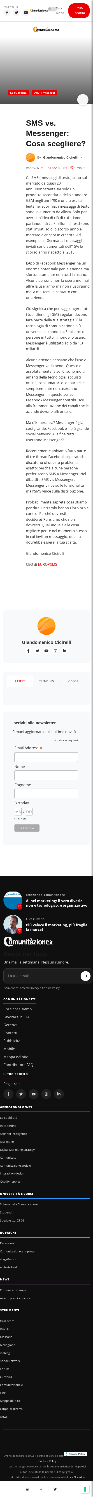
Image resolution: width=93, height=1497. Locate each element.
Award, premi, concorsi (15, 1298)
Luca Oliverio (75, 1477)
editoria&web (9, 1267)
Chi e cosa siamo (17, 1009)
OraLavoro (7, 1321)
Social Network (10, 1361)
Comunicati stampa (13, 1290)
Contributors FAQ (18, 1064)
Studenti (6, 1212)
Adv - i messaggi (44, 93)
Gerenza (10, 1024)
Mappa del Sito (10, 1401)
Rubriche (8, 1232)
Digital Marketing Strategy (17, 1150)
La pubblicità (18, 93)
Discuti (4, 1329)
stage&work (8, 1259)
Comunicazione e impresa (17, 1251)
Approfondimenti (16, 1107)
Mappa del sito (15, 1056)
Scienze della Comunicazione (19, 1204)
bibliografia (7, 1345)
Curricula (6, 1377)
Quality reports (10, 1181)
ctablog (5, 1353)
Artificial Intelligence (13, 1134)
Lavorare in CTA (16, 1017)
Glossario (6, 1337)
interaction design (12, 1173)
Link (3, 1393)
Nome (19, 766)
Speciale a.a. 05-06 (12, 1220)
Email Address (28, 747)
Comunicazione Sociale (15, 1166)
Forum (4, 1369)
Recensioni (7, 1243)
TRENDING (46, 681)
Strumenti (9, 1310)
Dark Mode (60, 10)
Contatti (10, 1032)
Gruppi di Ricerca (11, 1409)
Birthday (21, 802)
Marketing (7, 1142)
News (5, 1279)
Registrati (11, 1083)
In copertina (8, 1126)
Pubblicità (11, 1040)
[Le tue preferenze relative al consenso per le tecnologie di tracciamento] (85, 1489)
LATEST (20, 681)
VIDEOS (73, 681)
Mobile (9, 1048)
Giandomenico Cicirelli (60, 157)
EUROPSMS (47, 564)
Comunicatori (9, 1157)
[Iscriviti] (86, 976)
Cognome (22, 784)
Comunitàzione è (11, 1385)
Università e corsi (16, 1194)
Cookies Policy (47, 1461)
